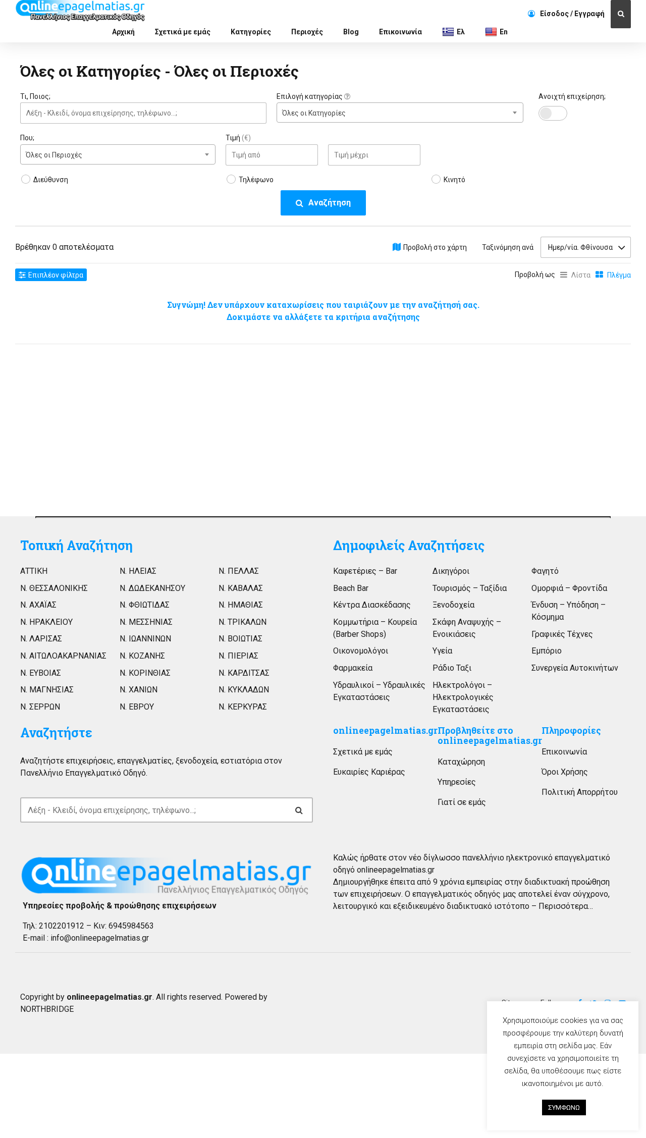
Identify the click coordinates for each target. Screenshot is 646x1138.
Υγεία (442, 651)
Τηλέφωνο (256, 180)
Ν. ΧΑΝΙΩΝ (138, 689)
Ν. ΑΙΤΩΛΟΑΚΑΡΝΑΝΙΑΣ (63, 656)
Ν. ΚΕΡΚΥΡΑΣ (243, 707)
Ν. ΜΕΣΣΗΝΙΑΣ (146, 622)
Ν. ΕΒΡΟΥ (137, 707)
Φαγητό (545, 571)
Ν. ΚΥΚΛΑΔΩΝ (244, 689)
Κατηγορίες (251, 32)
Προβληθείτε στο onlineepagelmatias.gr (490, 735)
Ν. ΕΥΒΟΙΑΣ (40, 673)
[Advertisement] (118, 427)
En (504, 32)
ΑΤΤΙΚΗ (33, 571)
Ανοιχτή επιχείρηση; (572, 96)
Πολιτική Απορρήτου (580, 792)
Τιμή (238, 138)
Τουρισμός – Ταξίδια (470, 588)
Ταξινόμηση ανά (507, 247)
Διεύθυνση (50, 180)
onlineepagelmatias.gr (385, 730)
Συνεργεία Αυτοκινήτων (574, 668)
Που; (27, 138)
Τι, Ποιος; (35, 96)
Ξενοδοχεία (453, 605)
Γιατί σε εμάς (462, 802)
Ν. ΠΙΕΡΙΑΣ (238, 656)
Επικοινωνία (400, 32)
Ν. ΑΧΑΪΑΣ (38, 605)
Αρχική (123, 32)
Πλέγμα (619, 275)
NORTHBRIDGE (47, 1009)
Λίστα (580, 275)
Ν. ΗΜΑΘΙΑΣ (241, 605)
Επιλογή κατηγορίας (310, 96)
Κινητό (454, 180)
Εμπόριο (546, 651)
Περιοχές (307, 32)
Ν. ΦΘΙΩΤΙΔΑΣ (145, 605)
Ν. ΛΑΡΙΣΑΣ (41, 638)
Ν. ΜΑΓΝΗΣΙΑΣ (47, 689)
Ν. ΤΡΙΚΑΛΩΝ (242, 622)
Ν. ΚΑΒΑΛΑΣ (241, 588)
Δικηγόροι (451, 571)
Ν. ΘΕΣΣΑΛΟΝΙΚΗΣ (54, 588)
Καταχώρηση (461, 762)
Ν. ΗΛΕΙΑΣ (138, 571)
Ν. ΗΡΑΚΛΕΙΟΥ (46, 622)
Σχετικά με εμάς (182, 32)
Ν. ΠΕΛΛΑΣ (239, 571)
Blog (351, 32)
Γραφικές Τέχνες (562, 634)
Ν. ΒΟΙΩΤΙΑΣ (240, 638)
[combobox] (400, 112)
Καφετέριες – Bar (365, 571)
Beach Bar (350, 588)
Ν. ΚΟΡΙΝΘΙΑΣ (145, 673)
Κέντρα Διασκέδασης (372, 605)
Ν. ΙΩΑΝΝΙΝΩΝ (145, 638)
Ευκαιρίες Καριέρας (369, 772)
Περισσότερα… (566, 906)
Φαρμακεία (352, 668)
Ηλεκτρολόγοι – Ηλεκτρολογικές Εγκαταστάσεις (463, 697)
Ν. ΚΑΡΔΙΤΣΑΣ (244, 673)
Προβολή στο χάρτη (435, 247)
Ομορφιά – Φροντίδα (569, 588)
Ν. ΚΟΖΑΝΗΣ (142, 656)
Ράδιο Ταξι (452, 668)
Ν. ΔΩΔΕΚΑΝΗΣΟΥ (152, 588)
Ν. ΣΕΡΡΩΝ (40, 707)
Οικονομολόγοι (360, 651)
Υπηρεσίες (457, 782)
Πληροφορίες (571, 730)
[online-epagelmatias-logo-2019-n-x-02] (166, 875)
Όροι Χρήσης (565, 772)
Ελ (461, 32)
